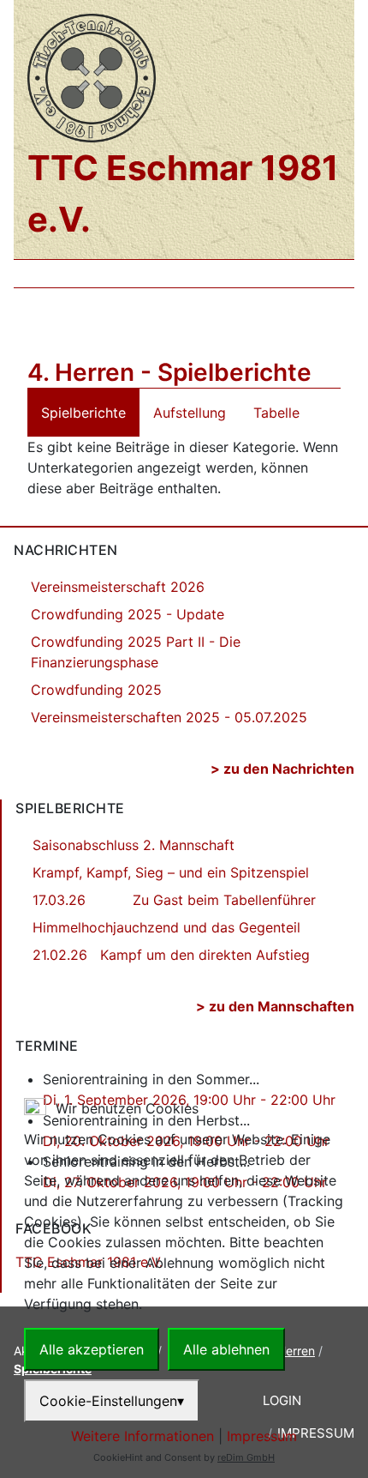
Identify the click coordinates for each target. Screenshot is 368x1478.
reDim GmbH (246, 1457)
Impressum (262, 1436)
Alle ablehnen (226, 1349)
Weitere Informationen (142, 1436)
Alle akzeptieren (91, 1349)
